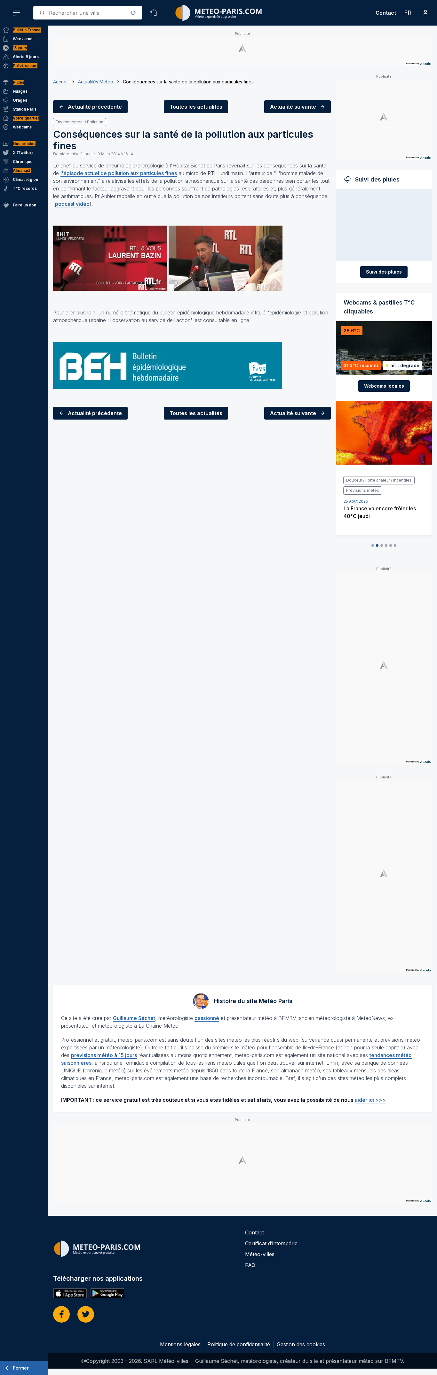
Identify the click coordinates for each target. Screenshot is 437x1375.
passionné (207, 1018)
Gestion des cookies (301, 1344)
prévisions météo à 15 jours (104, 1055)
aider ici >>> (370, 1100)
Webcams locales (384, 386)
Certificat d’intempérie (271, 1243)
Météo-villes (259, 1254)
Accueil (60, 81)
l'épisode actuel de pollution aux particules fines (118, 173)
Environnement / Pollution (79, 122)
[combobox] (87, 12)
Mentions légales (180, 1344)
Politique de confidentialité (238, 1344)
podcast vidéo (72, 204)
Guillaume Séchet (134, 1018)
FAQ (250, 1265)
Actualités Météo (95, 81)
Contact (386, 13)
